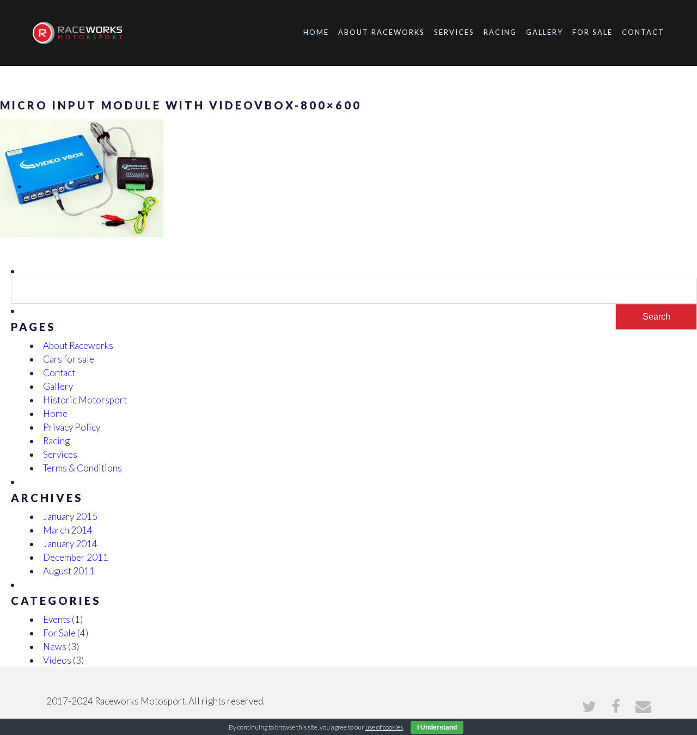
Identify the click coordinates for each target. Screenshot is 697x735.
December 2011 (75, 557)
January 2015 (70, 516)
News (54, 646)
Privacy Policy (71, 427)
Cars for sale (68, 359)
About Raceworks (381, 32)
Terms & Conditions (82, 468)
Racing (500, 32)
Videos (57, 660)
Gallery (544, 32)
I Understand (437, 727)
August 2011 (69, 571)
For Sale (592, 32)
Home (316, 32)
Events (56, 619)
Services (454, 32)
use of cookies (384, 727)
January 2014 (70, 543)
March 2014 (68, 530)
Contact (643, 32)
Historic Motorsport (85, 400)
